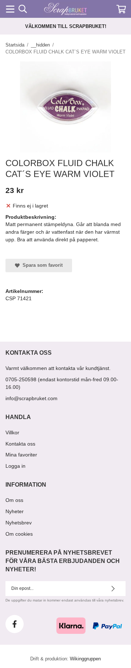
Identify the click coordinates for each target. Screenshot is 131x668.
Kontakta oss (20, 444)
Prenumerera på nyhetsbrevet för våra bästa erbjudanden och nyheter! (62, 561)
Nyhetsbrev (18, 523)
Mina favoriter (21, 455)
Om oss (14, 500)
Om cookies (19, 534)
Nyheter (14, 511)
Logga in (15, 466)
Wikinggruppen (85, 658)
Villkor (12, 432)
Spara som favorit (41, 265)
